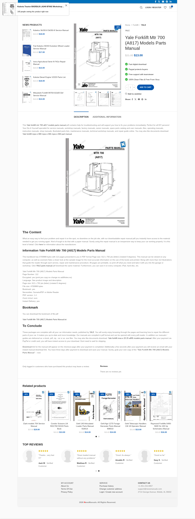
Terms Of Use (67, 489)
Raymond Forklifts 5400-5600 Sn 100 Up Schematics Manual (161, 426)
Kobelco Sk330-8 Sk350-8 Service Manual (51, 30)
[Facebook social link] (132, 99)
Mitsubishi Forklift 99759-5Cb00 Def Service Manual (48, 94)
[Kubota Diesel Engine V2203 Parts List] (27, 81)
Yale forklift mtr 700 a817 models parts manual (46, 125)
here (41, 244)
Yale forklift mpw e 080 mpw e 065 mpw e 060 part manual (47, 134)
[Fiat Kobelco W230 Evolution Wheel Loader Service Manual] (27, 50)
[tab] (81, 116)
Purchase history (106, 486)
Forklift (135, 25)
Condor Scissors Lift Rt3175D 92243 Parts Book (59, 426)
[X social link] (135, 99)
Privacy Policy (67, 492)
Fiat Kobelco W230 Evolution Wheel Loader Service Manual (51, 47)
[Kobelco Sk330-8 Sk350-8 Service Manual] (27, 35)
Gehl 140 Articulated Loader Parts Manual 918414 (85, 426)
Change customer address (110, 489)
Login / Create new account (111, 492)
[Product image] (34, 406)
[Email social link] (139, 99)
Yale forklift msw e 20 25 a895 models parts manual (129, 338)
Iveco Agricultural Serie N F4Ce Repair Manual (49, 63)
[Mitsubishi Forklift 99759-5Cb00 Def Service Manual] (27, 97)
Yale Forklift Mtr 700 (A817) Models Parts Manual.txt (44, 319)
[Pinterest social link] (142, 99)
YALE (143, 25)
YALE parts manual (44, 266)
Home (127, 25)
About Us (65, 486)
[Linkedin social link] (145, 99)
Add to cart (145, 87)
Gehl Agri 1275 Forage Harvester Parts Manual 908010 (110, 426)
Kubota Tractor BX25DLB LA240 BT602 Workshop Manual (40, 6)
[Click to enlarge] (79, 84)
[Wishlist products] (165, 7)
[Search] (141, 7)
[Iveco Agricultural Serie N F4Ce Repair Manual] (27, 66)
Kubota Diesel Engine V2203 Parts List (49, 77)
